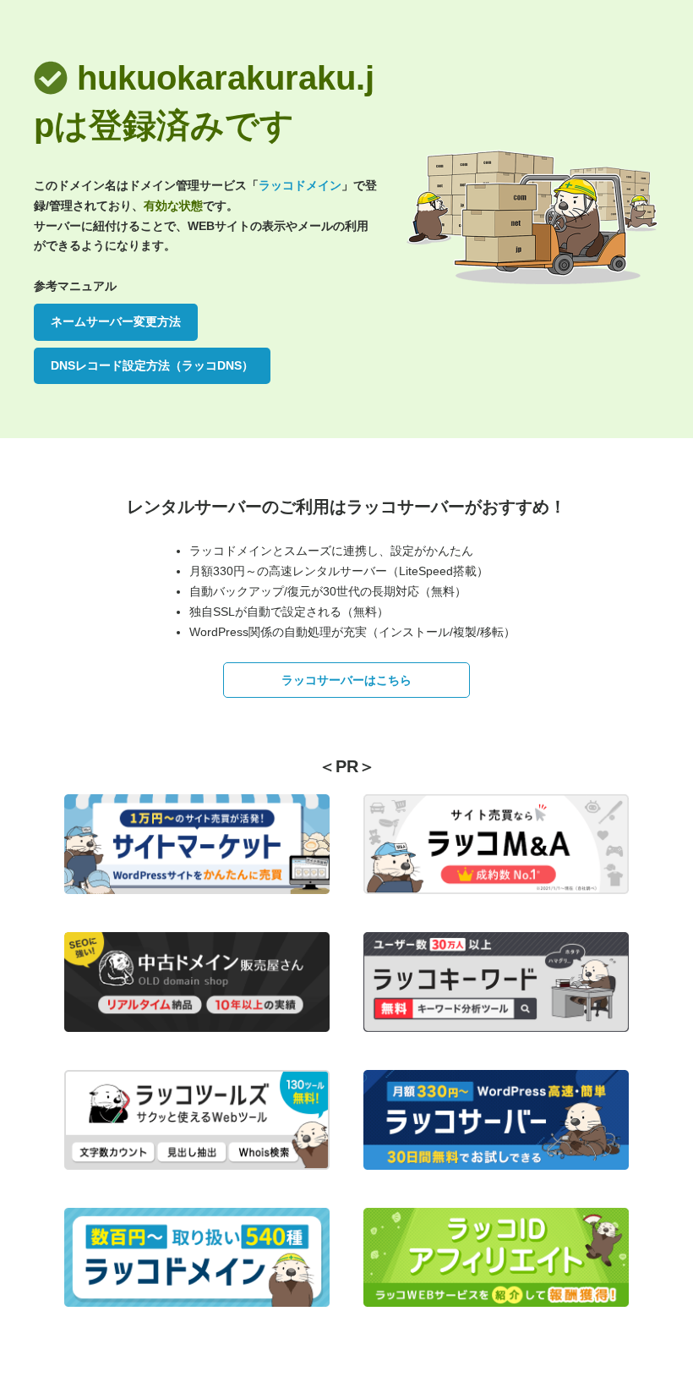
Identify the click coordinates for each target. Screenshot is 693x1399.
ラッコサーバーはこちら (346, 680)
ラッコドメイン (300, 185)
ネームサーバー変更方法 (116, 321)
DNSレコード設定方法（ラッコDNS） (152, 365)
